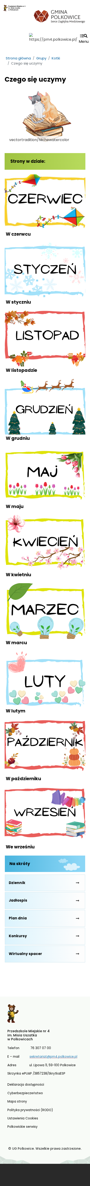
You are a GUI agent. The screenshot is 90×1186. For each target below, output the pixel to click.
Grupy (41, 58)
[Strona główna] (14, 18)
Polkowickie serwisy (22, 1126)
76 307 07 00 (40, 1048)
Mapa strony (17, 1101)
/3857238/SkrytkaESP (49, 1073)
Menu (84, 41)
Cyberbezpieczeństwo (25, 1093)
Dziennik (17, 882)
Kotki (56, 58)
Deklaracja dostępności (25, 1084)
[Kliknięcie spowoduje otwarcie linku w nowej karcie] (59, 15)
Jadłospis (18, 900)
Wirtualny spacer (25, 953)
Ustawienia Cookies (22, 1118)
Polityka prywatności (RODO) (30, 1110)
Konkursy (18, 935)
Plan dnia (18, 918)
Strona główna (18, 58)
